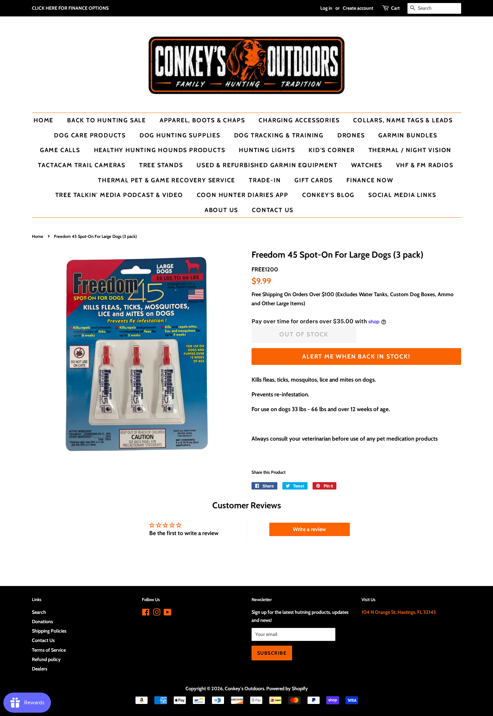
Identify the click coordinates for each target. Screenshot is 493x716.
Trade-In (265, 180)
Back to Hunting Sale (106, 120)
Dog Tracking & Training (279, 135)
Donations (42, 622)
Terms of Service (49, 650)
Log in (326, 8)
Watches (366, 165)
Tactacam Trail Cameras (81, 165)
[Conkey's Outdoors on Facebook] (146, 613)
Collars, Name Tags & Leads (403, 120)
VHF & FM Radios (424, 165)
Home (43, 120)
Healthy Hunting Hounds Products (159, 149)
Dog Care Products (90, 135)
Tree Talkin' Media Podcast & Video (119, 194)
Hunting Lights (267, 149)
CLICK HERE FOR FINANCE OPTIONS (70, 8)
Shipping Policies (49, 631)
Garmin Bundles (407, 135)
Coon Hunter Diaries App (242, 194)
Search (39, 612)
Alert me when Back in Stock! (356, 356)
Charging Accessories (299, 120)
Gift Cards (313, 180)
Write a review (309, 529)
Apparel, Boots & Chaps (202, 120)
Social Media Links (402, 194)
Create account (358, 8)
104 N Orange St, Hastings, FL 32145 (399, 612)
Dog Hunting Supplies (180, 135)
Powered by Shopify (287, 689)
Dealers (39, 669)
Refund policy (46, 659)
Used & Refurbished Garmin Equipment (267, 165)
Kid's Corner (332, 149)
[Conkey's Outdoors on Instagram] (156, 613)
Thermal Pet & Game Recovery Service (166, 180)
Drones (351, 135)
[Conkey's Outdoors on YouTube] (167, 613)
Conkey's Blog (328, 194)
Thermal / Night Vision (410, 149)
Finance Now (369, 180)
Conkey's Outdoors (244, 689)
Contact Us (272, 209)
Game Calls (60, 149)
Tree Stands (161, 165)
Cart (395, 8)
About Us (221, 209)
